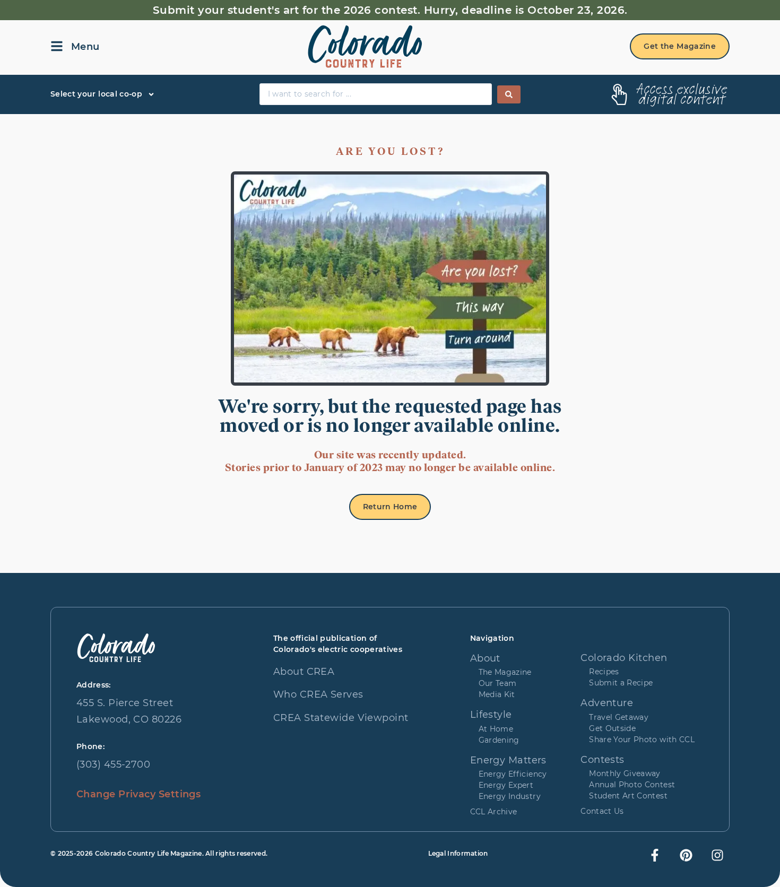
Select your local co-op (96, 94)
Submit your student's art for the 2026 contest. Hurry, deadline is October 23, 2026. (390, 10)
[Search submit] (509, 94)
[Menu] (56, 46)
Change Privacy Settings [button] (138, 794)
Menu (85, 47)
